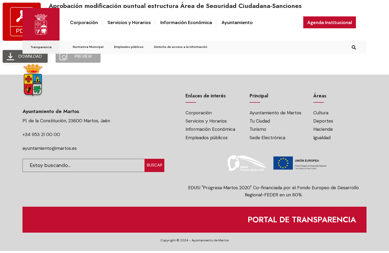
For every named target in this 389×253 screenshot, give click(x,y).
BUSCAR (154, 165)
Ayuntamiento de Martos (275, 113)
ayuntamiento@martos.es (49, 148)
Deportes (323, 121)
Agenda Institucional (329, 22)
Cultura (320, 113)
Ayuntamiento (237, 22)
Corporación (84, 22)
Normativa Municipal (88, 47)
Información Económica (186, 22)
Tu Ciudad (260, 121)
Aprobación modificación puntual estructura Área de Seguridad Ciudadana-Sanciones (175, 5)
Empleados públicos (128, 47)
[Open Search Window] (354, 46)
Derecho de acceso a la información (180, 47)
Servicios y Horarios (129, 22)
